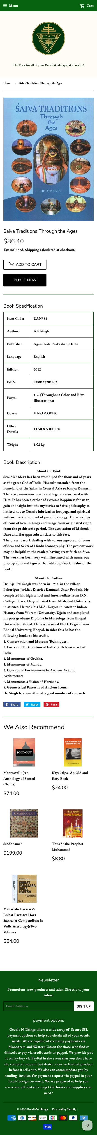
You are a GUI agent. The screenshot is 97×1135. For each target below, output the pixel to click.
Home (7, 83)
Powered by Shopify (64, 1109)
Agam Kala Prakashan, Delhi (56, 344)
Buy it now (25, 280)
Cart (90, 5)
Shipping (32, 249)
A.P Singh (41, 331)
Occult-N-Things (37, 1109)
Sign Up (84, 1006)
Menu (13, 5)
